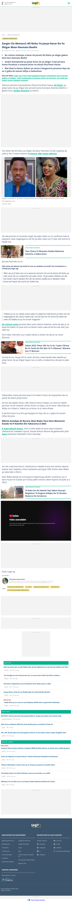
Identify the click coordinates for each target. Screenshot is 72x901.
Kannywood (55, 587)
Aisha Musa (23, 50)
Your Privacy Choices (38, 900)
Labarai (6, 670)
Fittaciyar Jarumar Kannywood (18, 590)
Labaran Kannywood (13, 35)
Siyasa (3, 727)
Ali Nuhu (58, 85)
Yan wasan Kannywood (15, 587)
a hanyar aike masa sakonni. (42, 153)
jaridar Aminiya (21, 90)
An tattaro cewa (10, 324)
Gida (3, 35)
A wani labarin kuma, (12, 428)
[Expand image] (69, 159)
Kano (4, 434)
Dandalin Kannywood (41, 587)
